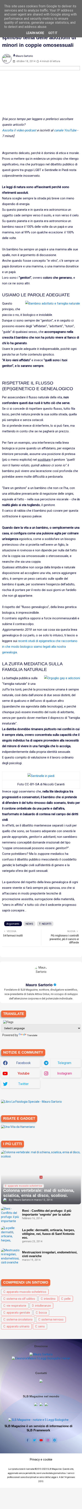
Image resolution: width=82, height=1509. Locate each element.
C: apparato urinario (16, 1326)
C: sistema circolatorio (18, 1319)
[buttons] (27, 1440)
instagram (64, 1073)
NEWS (29, 923)
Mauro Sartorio (39, 985)
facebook (23, 1063)
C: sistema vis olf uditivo (19, 1298)
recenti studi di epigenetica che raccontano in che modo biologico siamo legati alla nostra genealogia (39, 646)
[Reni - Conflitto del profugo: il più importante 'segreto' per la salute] (10, 1215)
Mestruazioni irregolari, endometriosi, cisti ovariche (49, 1254)
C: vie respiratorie (14, 1305)
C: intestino (48, 1298)
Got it (52, 33)
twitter (23, 1084)
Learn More (35, 33)
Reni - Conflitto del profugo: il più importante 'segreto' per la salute (46, 1212)
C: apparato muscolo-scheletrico (24, 1291)
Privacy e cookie (41, 1459)
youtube (23, 1073)
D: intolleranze (41, 1305)
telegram (64, 1063)
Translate (32, 1035)
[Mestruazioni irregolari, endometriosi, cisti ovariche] (10, 1256)
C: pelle (66, 1298)
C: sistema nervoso (50, 1319)
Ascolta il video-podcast (19, 130)
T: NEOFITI (45, 923)
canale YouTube (65, 130)
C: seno (40, 1326)
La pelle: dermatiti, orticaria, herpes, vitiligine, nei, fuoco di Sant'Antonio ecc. (48, 1233)
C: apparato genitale (16, 1312)
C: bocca (41, 1312)
